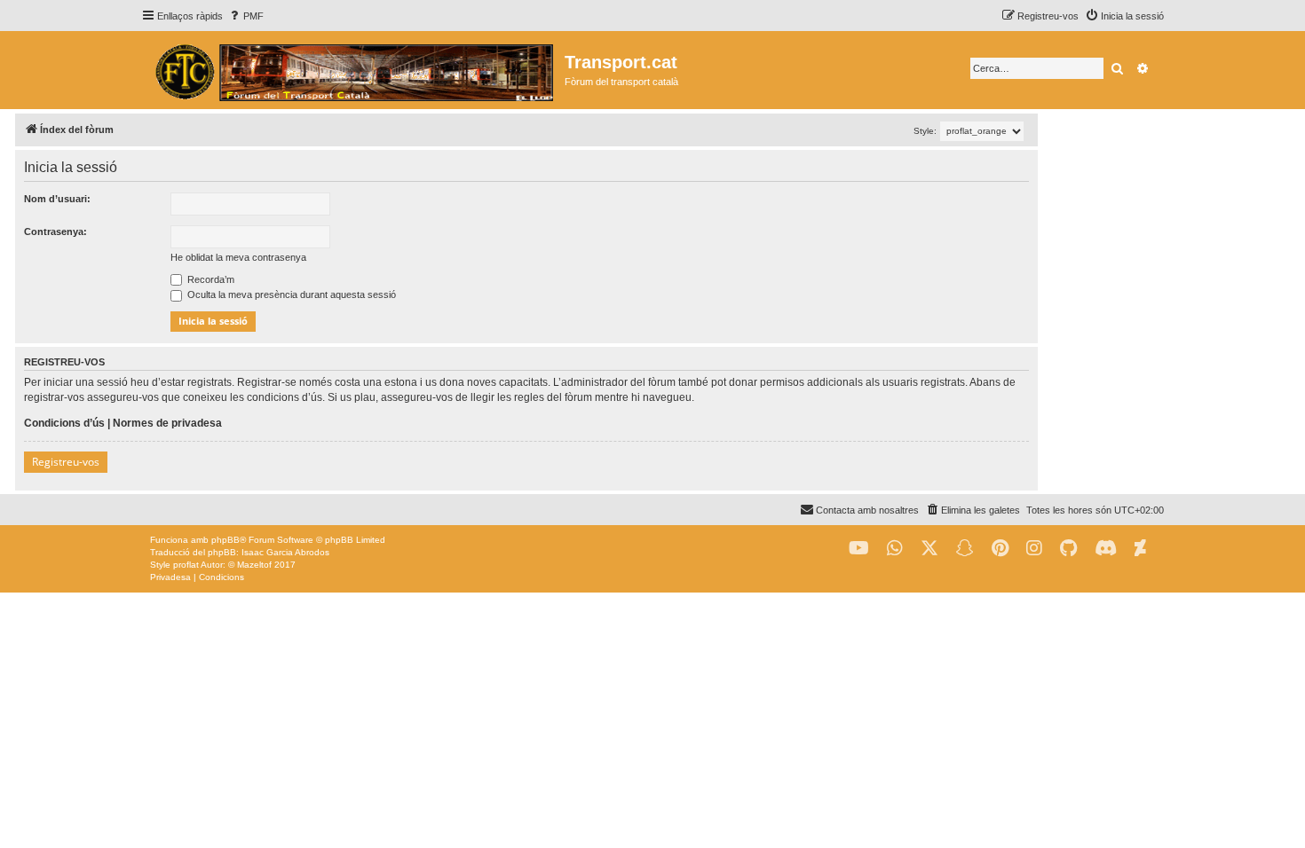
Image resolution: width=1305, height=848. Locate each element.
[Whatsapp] (894, 548)
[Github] (1068, 548)
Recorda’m (209, 279)
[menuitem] (245, 16)
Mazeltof (254, 564)
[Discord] (1105, 548)
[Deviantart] (1140, 548)
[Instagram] (1034, 548)
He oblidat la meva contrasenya (238, 257)
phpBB (225, 540)
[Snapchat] (965, 548)
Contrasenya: (55, 231)
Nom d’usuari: (57, 198)
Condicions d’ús (64, 423)
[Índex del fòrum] (353, 70)
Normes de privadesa (167, 423)
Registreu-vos (65, 461)
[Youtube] (859, 548)
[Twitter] (929, 548)
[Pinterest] (1000, 548)
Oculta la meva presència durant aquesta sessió (290, 294)
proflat (186, 564)
